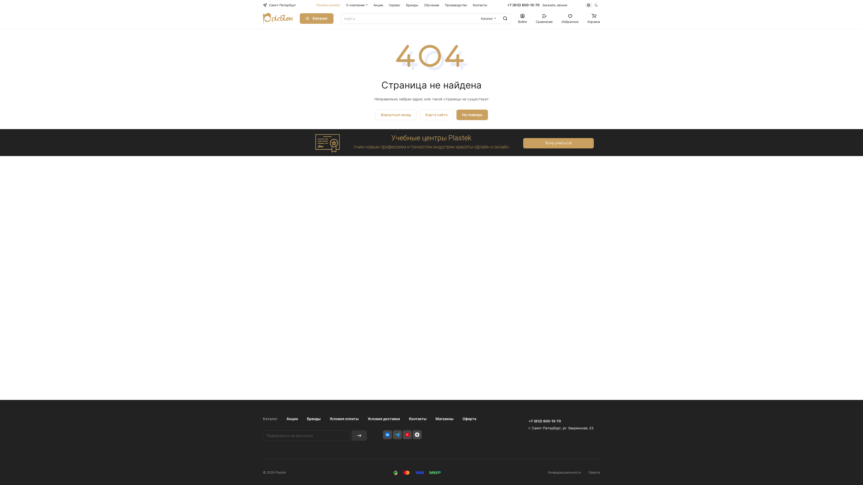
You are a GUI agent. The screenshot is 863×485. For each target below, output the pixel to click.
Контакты (418, 419)
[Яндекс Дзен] (417, 434)
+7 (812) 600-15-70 (523, 5)
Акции (292, 419)
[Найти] (505, 18)
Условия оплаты (344, 419)
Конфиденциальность (564, 472)
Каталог (270, 419)
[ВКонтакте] (387, 434)
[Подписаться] (359, 435)
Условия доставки (384, 419)
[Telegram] (397, 434)
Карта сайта (436, 114)
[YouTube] (407, 434)
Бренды (314, 419)
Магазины (445, 419)
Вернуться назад (396, 114)
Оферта (469, 419)
